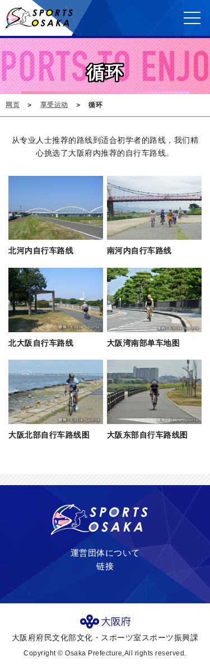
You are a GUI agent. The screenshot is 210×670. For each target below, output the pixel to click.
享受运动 (54, 105)
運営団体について (105, 552)
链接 (105, 566)
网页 (13, 105)
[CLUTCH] (39, 24)
